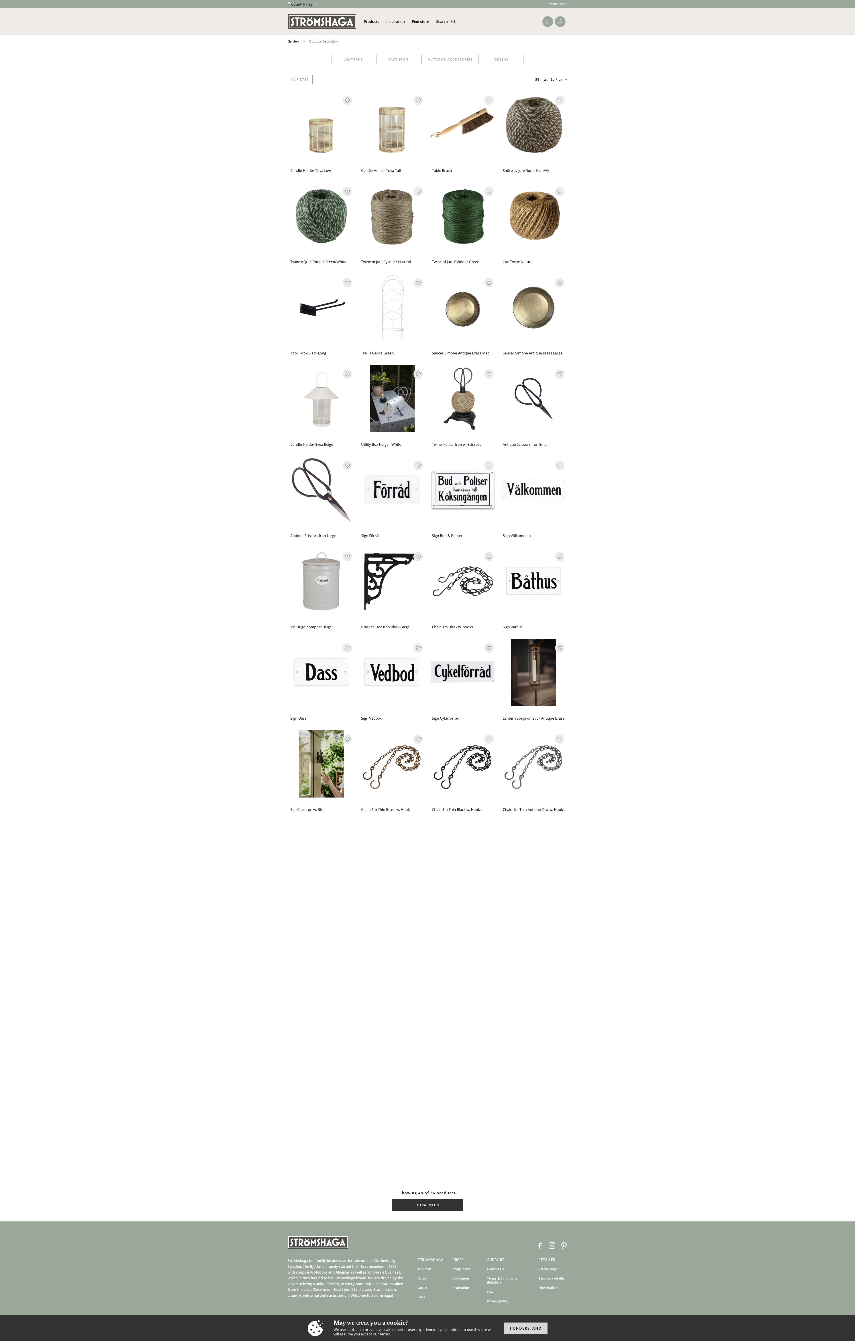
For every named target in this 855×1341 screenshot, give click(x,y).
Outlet (423, 1288)
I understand (526, 1328)
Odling (501, 59)
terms (385, 1334)
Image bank (461, 1269)
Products (371, 21)
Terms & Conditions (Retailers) (502, 1280)
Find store (420, 21)
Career (423, 1278)
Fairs (421, 1297)
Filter (303, 79)
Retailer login (557, 4)
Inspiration (395, 21)
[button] (559, 79)
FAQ (490, 1292)
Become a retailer (551, 1278)
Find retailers (548, 1288)
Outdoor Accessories (450, 59)
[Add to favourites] (347, 100)
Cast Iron (398, 59)
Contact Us (495, 1269)
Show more (427, 1205)
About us (425, 1269)
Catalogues (460, 1278)
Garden (293, 41)
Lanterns (353, 59)
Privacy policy (497, 1301)
